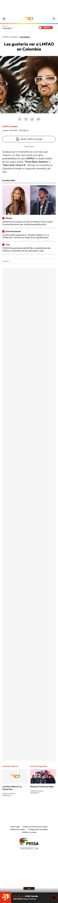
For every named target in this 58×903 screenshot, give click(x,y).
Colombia (7, 28)
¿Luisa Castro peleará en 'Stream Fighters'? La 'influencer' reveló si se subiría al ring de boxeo (25, 236)
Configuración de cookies (38, 829)
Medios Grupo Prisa (29, 848)
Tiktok (17, 806)
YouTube (29, 806)
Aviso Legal (15, 827)
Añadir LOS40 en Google (31, 139)
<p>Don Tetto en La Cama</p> (12, 788)
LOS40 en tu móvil (29, 832)
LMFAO (5, 261)
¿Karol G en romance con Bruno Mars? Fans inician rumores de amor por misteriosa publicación (27, 223)
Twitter (25, 119)
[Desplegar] (29, 888)
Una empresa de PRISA (29, 842)
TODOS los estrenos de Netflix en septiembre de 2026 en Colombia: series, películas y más (26, 249)
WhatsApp (32, 119)
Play (54, 897)
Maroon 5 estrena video (42, 786)
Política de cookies (17, 829)
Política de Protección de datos (35, 827)
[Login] (54, 18)
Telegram (38, 119)
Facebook (19, 119)
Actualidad (25, 37)
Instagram (23, 806)
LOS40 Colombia (29, 18)
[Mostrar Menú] (4, 18)
